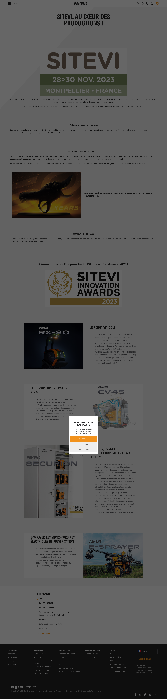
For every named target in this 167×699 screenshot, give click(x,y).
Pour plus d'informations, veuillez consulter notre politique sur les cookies (83, 431)
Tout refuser (83, 444)
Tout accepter (83, 439)
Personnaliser (83, 450)
